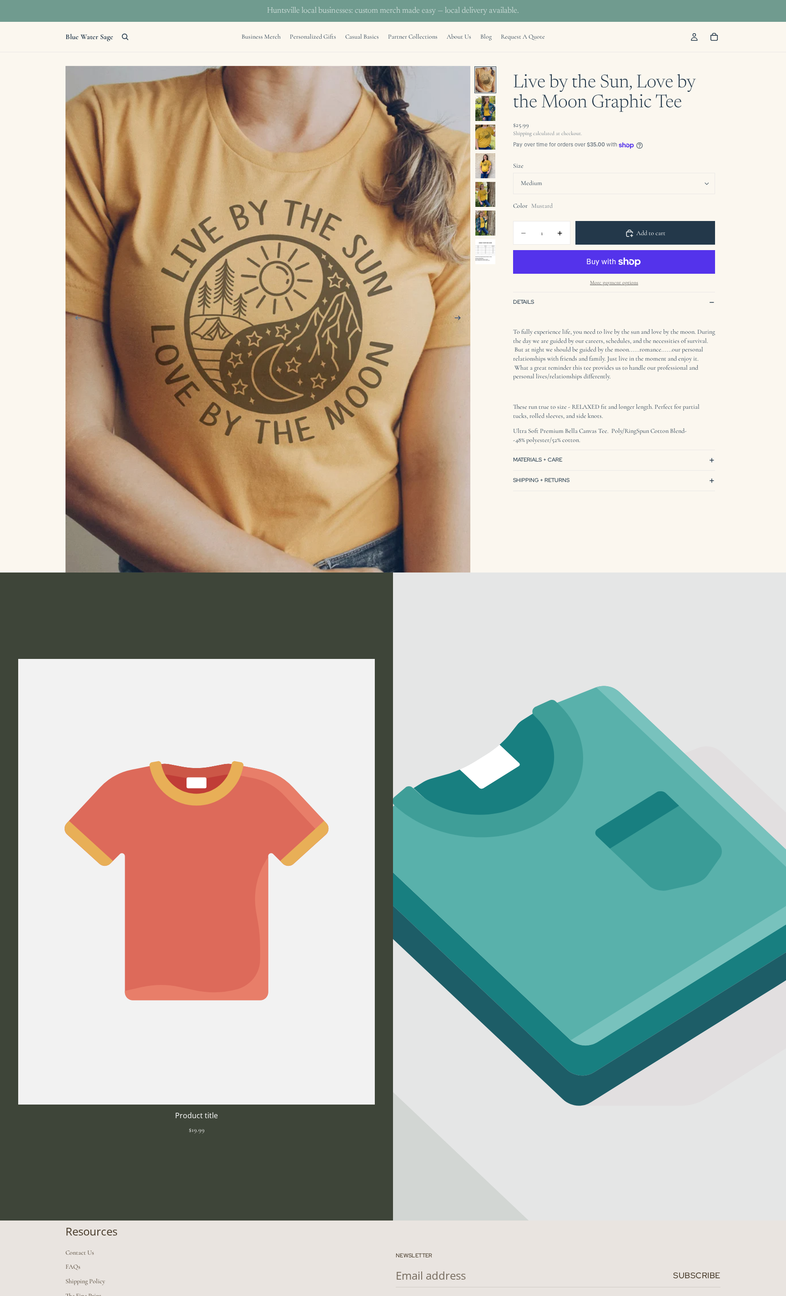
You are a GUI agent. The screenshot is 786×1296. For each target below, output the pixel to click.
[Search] (125, 37)
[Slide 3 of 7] (485, 137)
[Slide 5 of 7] (485, 194)
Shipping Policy (85, 1281)
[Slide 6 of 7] (485, 223)
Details (523, 302)
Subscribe (696, 1275)
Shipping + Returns (541, 480)
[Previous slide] (76, 319)
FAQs (73, 1267)
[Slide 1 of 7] (485, 79)
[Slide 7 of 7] (485, 251)
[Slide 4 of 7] (485, 165)
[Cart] (714, 37)
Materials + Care (537, 460)
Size (518, 166)
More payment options (614, 283)
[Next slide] (460, 319)
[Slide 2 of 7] (485, 108)
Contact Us (80, 1252)
